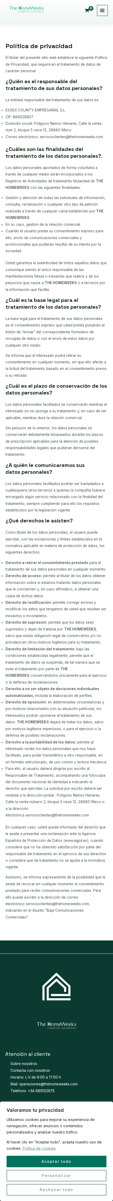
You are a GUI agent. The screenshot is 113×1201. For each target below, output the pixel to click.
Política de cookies (39, 1148)
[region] (56, 1151)
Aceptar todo (56, 1161)
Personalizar (56, 1175)
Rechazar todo (56, 1189)
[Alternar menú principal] (102, 10)
